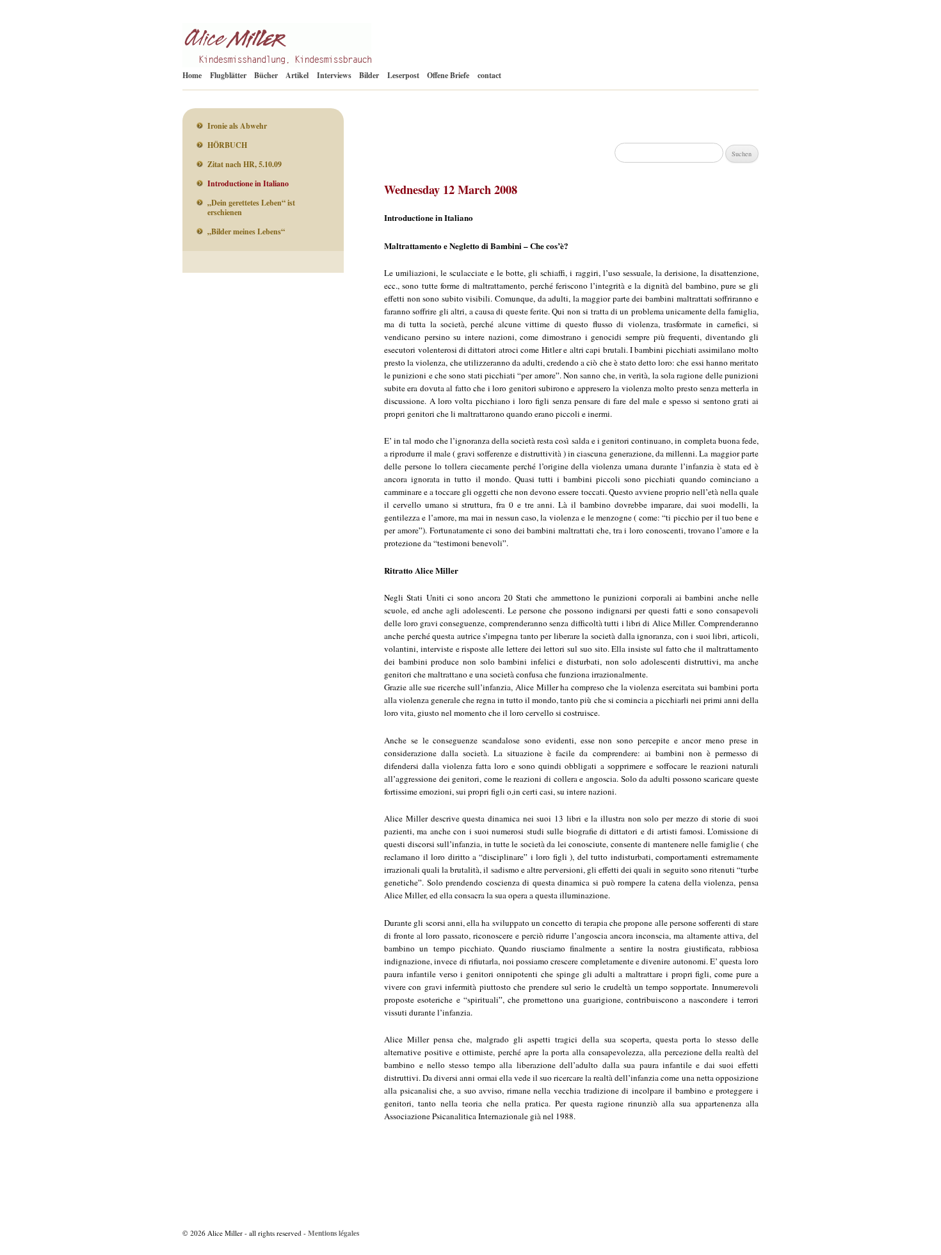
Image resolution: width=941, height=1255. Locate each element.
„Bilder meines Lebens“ (246, 231)
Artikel (297, 75)
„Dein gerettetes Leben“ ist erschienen (251, 207)
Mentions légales (333, 1232)
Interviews (334, 75)
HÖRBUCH (227, 145)
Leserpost (403, 75)
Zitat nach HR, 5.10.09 (244, 164)
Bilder (369, 75)
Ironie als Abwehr (237, 125)
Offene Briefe (448, 75)
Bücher (266, 75)
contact (489, 75)
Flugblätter (228, 75)
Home (192, 75)
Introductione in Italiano (248, 183)
